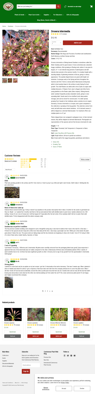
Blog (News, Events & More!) (46, 20)
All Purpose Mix (69, 133)
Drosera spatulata (32, 323)
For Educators (58, 15)
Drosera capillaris (78, 323)
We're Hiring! (24, 382)
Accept (64, 388)
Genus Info (56, 142)
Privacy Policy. (65, 382)
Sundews (10, 26)
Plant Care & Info (34, 15)
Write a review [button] (85, 159)
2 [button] (45, 291)
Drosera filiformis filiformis (58, 323)
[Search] (58, 6)
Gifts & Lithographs (73, 15)
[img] (15, 175)
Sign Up (25, 371)
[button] (55, 34)
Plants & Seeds (20, 15)
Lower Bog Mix (58, 133)
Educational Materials (8, 363)
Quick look (13, 332)
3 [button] (47, 291)
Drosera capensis (9, 323)
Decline (82, 388)
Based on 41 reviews (11, 161)
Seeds (4, 358)
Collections (5, 355)
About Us (17, 382)
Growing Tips (57, 144)
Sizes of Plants (57, 147)
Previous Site (47, 357)
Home (4, 26)
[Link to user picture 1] (12, 192)
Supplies (46, 15)
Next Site (46, 360)
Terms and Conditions (7, 382)
